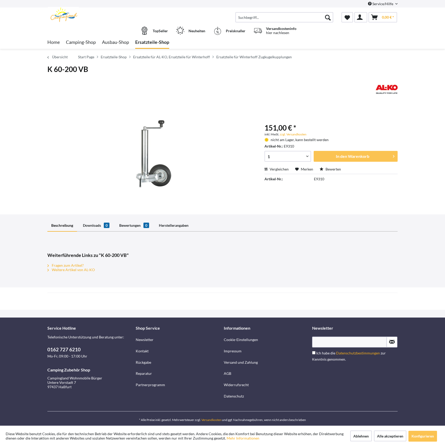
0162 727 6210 (64, 349)
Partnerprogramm (150, 385)
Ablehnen (361, 436)
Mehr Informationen (243, 438)
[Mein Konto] (360, 17)
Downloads (95, 225)
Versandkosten (211, 420)
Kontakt (142, 351)
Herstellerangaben (174, 225)
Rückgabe (143, 362)
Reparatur (144, 373)
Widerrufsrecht (236, 385)
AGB (227, 373)
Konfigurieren (423, 436)
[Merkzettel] (347, 17)
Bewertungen (133, 225)
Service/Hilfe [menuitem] (383, 4)
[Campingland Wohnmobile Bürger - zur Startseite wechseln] (91, 14)
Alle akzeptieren (390, 436)
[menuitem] (284, 17)
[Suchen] (327, 17)
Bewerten (333, 169)
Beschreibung (62, 225)
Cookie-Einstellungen (241, 339)
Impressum (233, 351)
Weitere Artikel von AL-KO (73, 269)
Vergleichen (279, 169)
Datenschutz (234, 396)
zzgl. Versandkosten (293, 134)
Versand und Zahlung (241, 362)
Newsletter (144, 339)
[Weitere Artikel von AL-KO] (387, 89)
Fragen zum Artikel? (67, 265)
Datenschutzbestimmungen (358, 353)
